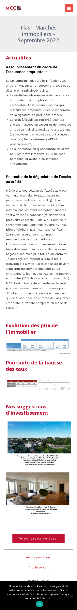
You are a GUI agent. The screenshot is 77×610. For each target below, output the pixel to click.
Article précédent (38, 557)
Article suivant (39, 567)
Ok (39, 604)
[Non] (72, 596)
